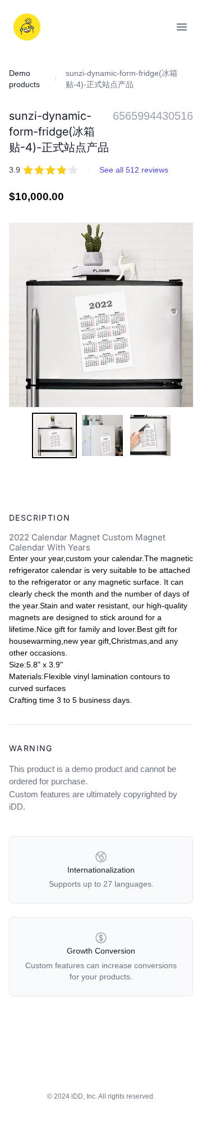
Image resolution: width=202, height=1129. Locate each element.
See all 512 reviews (133, 169)
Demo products (24, 79)
